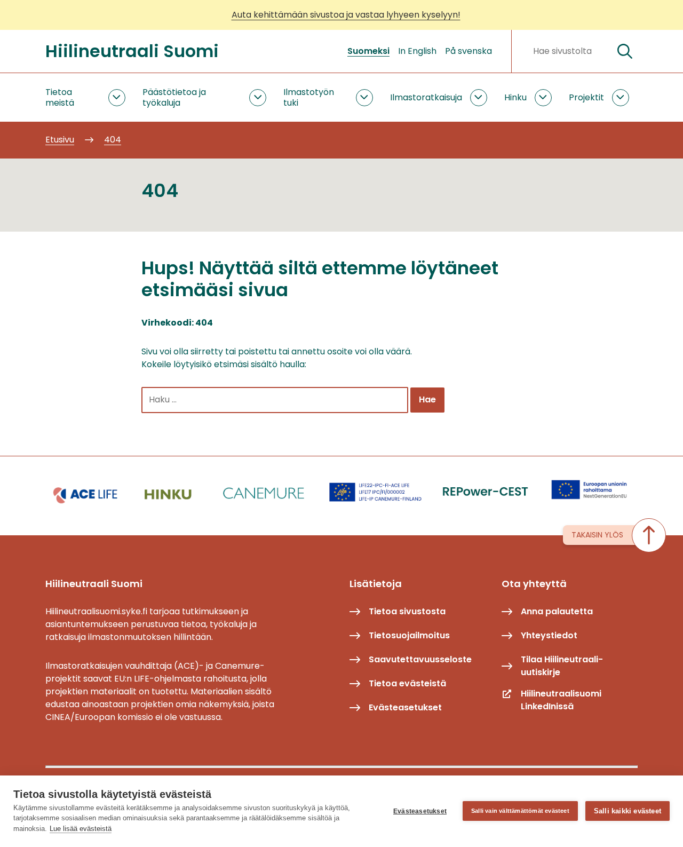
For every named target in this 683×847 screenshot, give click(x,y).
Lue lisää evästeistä (81, 829)
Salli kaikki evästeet (627, 811)
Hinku (515, 97)
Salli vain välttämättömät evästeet (520, 811)
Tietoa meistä (59, 97)
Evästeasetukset (420, 811)
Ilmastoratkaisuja (426, 97)
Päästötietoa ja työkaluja (174, 97)
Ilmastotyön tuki (308, 97)
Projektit (586, 97)
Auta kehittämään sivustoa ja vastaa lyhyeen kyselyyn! (346, 15)
